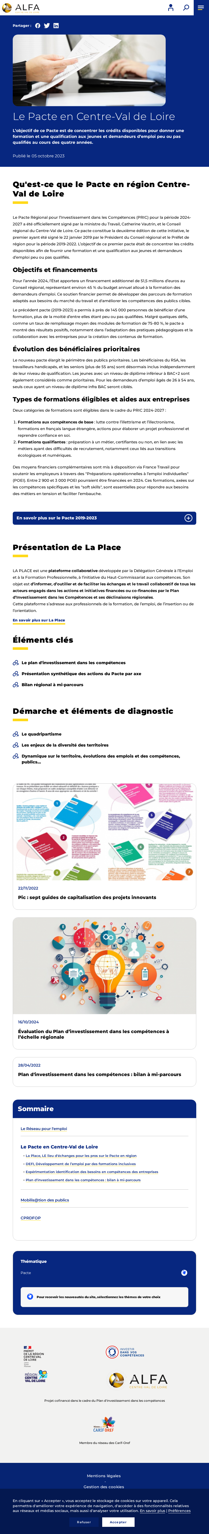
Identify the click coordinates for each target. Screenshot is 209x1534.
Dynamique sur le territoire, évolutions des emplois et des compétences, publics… (101, 759)
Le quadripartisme (41, 734)
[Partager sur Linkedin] (56, 26)
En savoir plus (152, 1510)
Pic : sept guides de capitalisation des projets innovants (87, 897)
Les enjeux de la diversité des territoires (65, 745)
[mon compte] (170, 7)
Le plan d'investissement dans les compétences (74, 662)
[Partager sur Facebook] (37, 26)
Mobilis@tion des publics (45, 1200)
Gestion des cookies (104, 1486)
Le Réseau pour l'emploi (44, 1128)
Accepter (118, 1522)
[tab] (104, 518)
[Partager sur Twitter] (47, 26)
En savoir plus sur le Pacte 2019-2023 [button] (57, 518)
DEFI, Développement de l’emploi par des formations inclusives (81, 1164)
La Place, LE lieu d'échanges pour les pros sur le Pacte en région (81, 1156)
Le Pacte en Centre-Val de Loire (59, 1147)
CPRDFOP (31, 1217)
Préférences (179, 1510)
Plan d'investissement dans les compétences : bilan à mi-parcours (99, 1074)
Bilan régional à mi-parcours (52, 684)
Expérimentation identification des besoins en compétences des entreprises (92, 1172)
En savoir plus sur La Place (39, 620)
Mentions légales (104, 1475)
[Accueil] (20, 8)
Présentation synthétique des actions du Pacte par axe (81, 673)
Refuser (84, 1522)
